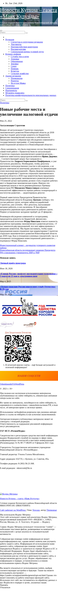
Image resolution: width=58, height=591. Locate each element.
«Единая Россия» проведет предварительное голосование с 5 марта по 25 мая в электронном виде (28, 275)
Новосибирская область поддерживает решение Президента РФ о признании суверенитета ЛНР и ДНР (27, 251)
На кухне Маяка (18, 83)
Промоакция (16, 78)
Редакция (9, 39)
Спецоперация (12, 88)
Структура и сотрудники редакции (27, 42)
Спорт (14, 66)
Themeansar (51, 510)
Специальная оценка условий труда (27, 52)
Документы (16, 44)
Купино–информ (13, 54)
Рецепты (15, 81)
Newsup (36, 510)
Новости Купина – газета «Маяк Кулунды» (20, 498)
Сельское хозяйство (20, 73)
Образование (17, 61)
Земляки (14, 64)
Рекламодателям (18, 49)
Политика (10, 85)
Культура (15, 71)
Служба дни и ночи (20, 56)
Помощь (14, 68)
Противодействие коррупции (24, 47)
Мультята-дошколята (14, 93)
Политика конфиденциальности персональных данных (30, 95)
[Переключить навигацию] (1, 30)
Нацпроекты (11, 90)
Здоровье (15, 59)
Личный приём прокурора (13, 263)
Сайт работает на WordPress (13, 510)
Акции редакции (13, 76)
